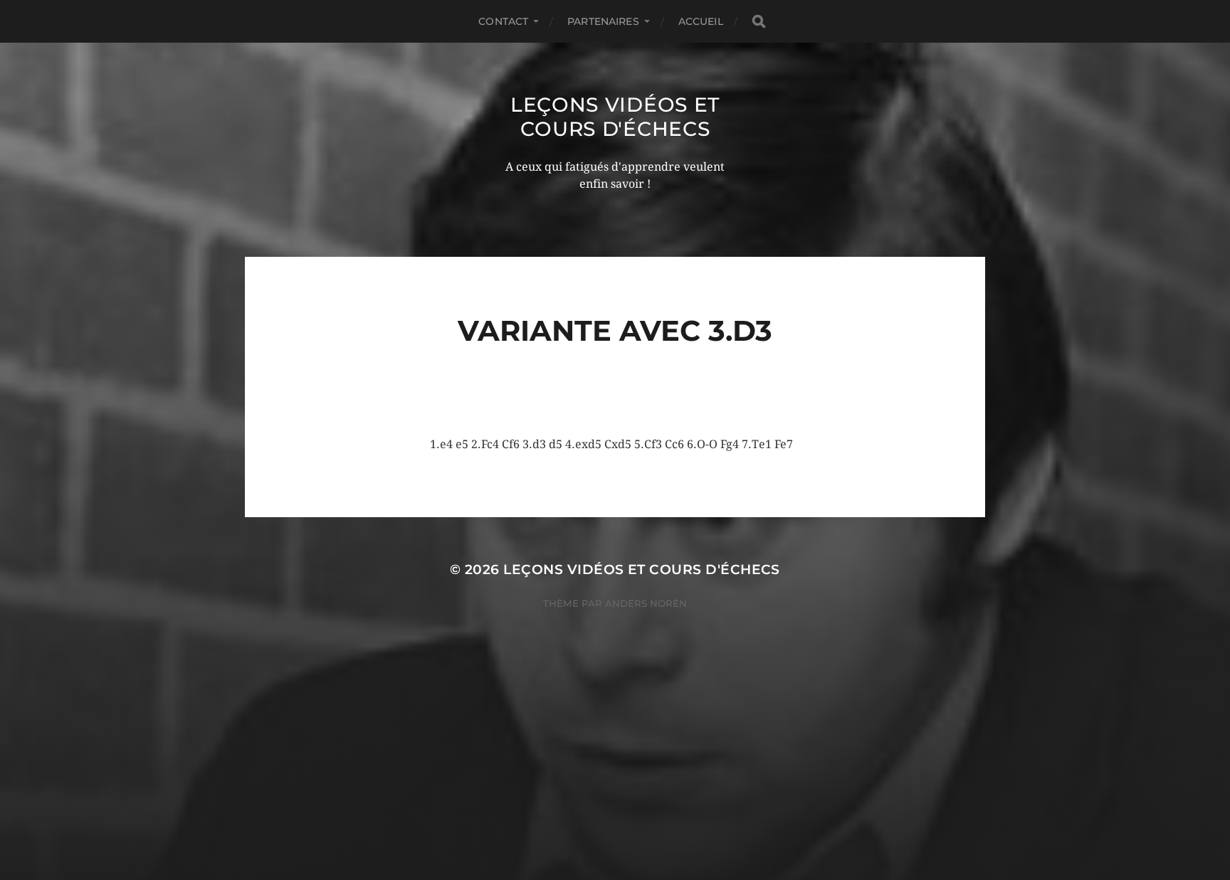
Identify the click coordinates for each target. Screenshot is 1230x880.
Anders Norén (646, 603)
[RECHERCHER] (759, 21)
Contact (503, 21)
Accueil (700, 21)
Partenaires (603, 21)
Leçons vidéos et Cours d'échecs (615, 116)
